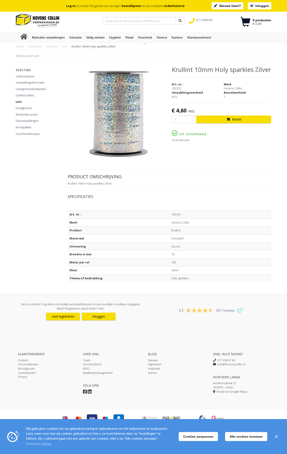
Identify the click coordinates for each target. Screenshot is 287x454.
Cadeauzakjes (25, 95)
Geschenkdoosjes (28, 134)
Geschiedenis (92, 364)
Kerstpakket (23, 127)
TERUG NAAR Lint (27, 56)
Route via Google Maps (231, 391)
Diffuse (46, 443)
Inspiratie (154, 368)
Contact (23, 360)
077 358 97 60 (225, 360)
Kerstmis (52, 46)
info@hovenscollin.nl (230, 364)
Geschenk (145, 37)
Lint (64, 46)
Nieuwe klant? (230, 6)
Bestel (236, 119)
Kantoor (177, 37)
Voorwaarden (27, 373)
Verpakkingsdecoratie (30, 82)
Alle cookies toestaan (246, 436)
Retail (129, 37)
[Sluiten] (276, 436)
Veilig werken (95, 37)
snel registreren (63, 316)
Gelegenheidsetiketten (31, 89)
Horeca (162, 37)
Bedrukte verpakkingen (48, 37)
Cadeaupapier (25, 76)
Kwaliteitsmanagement (98, 373)
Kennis (152, 373)
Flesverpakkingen (27, 121)
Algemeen (154, 364)
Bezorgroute (26, 368)
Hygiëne (115, 37)
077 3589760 (204, 20)
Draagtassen (24, 108)
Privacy (22, 377)
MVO (86, 368)
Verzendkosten (28, 364)
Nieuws (153, 360)
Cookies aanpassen (198, 436)
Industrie (75, 37)
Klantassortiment (199, 37)
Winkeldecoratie (27, 114)
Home (20, 46)
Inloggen (262, 6)
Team (86, 360)
